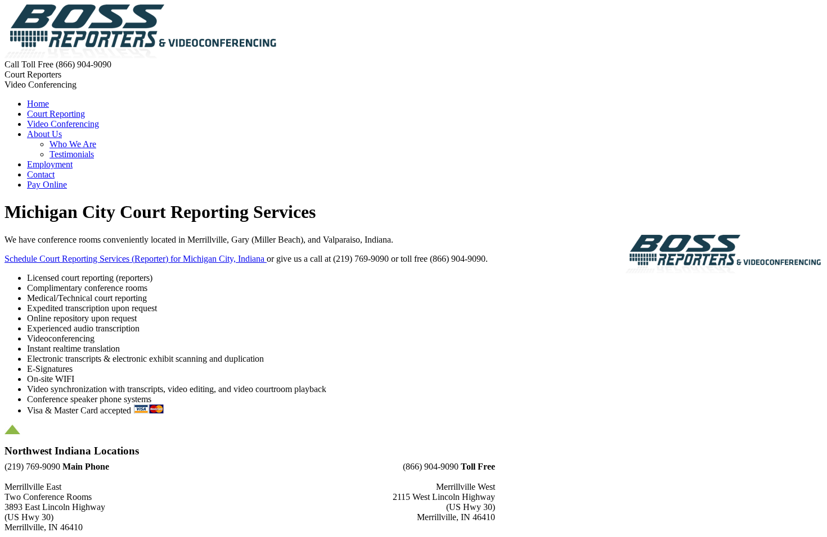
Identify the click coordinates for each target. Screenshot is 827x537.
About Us (44, 134)
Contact (41, 174)
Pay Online (47, 184)
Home (38, 103)
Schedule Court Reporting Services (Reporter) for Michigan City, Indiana (136, 258)
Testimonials (72, 154)
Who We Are (73, 144)
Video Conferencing (63, 124)
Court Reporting (56, 114)
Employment (50, 164)
